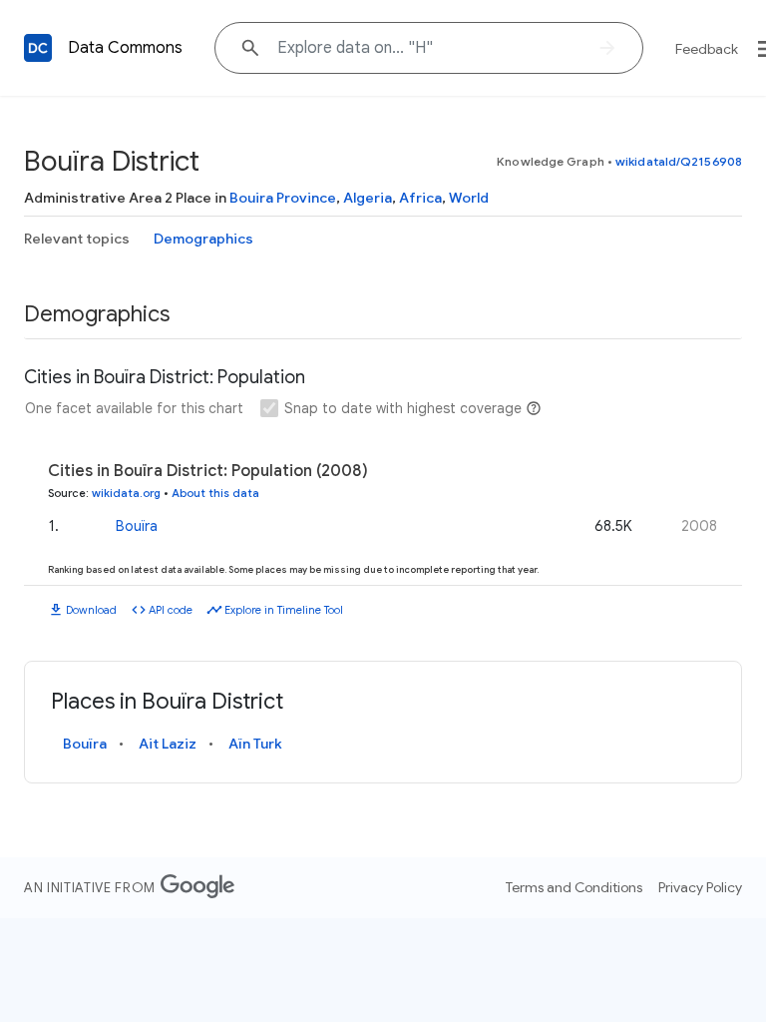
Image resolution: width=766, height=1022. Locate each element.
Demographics (203, 239)
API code (170, 610)
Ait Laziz (167, 744)
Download (91, 610)
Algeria (367, 198)
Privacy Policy (700, 887)
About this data (215, 493)
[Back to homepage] (38, 48)
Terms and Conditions (574, 887)
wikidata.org (126, 493)
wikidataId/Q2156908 (678, 161)
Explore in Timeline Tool (283, 610)
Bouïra (137, 526)
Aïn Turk (255, 744)
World (469, 198)
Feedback (706, 49)
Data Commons (125, 48)
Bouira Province (282, 198)
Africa (420, 198)
